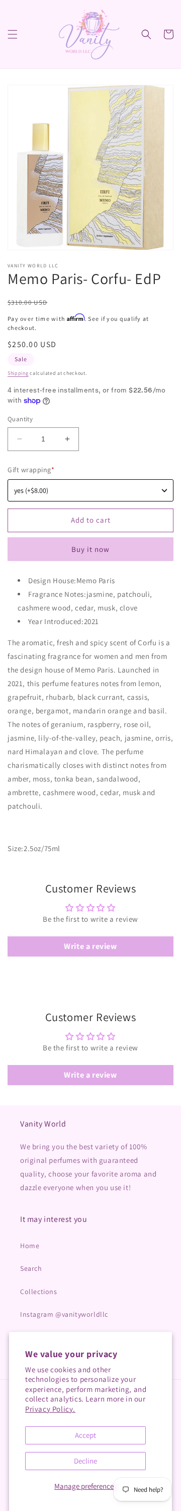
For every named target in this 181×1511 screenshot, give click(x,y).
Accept (85, 1435)
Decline (85, 1461)
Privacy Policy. (50, 1409)
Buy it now (90, 549)
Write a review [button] (90, 946)
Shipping (18, 373)
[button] (13, 34)
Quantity (20, 419)
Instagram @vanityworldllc (64, 1314)
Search (31, 1268)
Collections (38, 1291)
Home (29, 1245)
